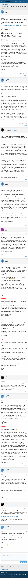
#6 (26, 265)
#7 (26, 381)
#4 (26, 188)
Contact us (3, 574)
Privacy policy (15, 574)
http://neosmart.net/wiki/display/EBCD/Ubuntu (11, 25)
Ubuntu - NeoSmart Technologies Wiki (9, 516)
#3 (26, 133)
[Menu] (1, 1)
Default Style (4, 572)
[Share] (25, 16)
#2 (26, 84)
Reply (26, 75)
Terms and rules (9, 574)
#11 (26, 531)
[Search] (26, 1)
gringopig (3, 8)
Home (23, 574)
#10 (26, 508)
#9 (26, 474)
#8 (26, 400)
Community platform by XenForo (11, 576)
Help (20, 574)
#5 (26, 233)
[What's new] (24, 1)
